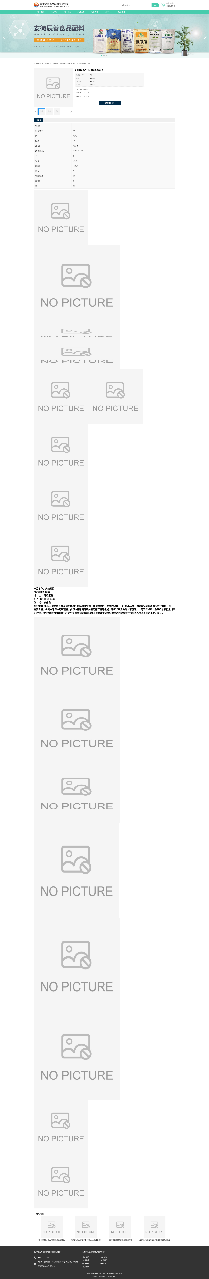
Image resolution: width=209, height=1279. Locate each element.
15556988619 (170, 6)
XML (120, 1273)
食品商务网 (102, 1276)
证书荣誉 (94, 12)
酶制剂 (62, 63)
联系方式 (107, 12)
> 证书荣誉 (85, 1263)
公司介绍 (54, 12)
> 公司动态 (85, 1260)
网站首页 (48, 63)
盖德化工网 (111, 1276)
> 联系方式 (103, 1263)
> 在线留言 (85, 1267)
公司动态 (67, 12)
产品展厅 (81, 12)
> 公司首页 (85, 1257)
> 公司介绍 (103, 1257)
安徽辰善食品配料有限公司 (93, 1273)
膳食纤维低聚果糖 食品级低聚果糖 (120, 1240)
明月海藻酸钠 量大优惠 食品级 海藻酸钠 (51, 1240)
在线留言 (121, 12)
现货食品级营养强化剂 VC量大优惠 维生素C (86, 1240)
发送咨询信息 (109, 103)
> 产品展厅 (103, 1260)
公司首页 (40, 12)
